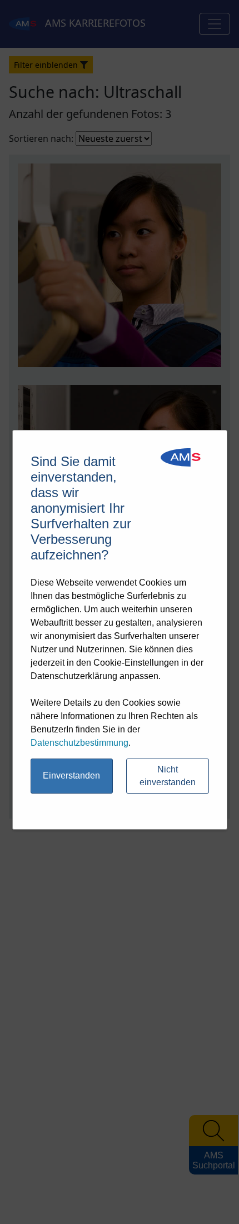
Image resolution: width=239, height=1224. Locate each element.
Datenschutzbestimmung (79, 742)
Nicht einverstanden (168, 776)
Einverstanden (71, 775)
